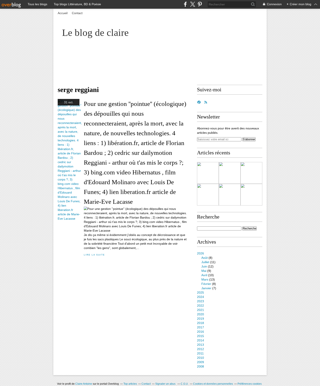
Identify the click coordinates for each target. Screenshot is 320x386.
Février (206, 284)
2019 (200, 318)
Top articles (130, 383)
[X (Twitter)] (192, 4)
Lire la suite (94, 255)
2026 (200, 253)
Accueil (62, 13)
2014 (200, 340)
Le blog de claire (95, 32)
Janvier (206, 288)
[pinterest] (199, 4)
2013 (200, 344)
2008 (200, 366)
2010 (200, 357)
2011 (200, 353)
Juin (204, 266)
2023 (200, 301)
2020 (200, 314)
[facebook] (185, 4)
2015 (200, 336)
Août (204, 257)
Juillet (205, 262)
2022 (200, 305)
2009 (200, 362)
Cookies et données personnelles (213, 383)
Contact (77, 13)
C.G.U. (185, 383)
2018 (200, 323)
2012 (200, 349)
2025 (200, 292)
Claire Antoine (83, 383)
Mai (203, 270)
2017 (200, 327)
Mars (204, 279)
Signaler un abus (165, 383)
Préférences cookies (249, 383)
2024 (200, 297)
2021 (200, 310)
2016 (200, 331)
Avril (204, 275)
